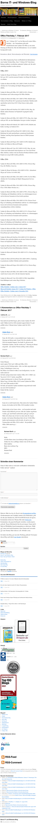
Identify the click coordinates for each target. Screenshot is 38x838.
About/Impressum (12, 17)
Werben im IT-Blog (26, 21)
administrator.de (5, 722)
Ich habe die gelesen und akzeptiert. (16, 503)
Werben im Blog (4, 614)
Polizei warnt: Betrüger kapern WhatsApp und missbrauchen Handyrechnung (16, 597)
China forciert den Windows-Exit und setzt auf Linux (17, 790)
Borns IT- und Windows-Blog (18, 2)
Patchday (34, 295)
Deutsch (4, 543)
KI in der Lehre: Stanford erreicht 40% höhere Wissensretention (14, 585)
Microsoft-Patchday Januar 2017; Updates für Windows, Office (18, 289)
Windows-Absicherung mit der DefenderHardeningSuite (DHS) (21, 793)
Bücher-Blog (3, 560)
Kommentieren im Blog (7, 21)
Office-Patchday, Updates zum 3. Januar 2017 (13, 287)
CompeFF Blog (5, 726)
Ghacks (3, 716)
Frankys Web (5, 730)
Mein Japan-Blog (4, 564)
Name (2, 492)
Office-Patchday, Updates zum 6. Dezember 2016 (14, 291)
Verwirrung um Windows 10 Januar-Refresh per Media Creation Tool (10, 31)
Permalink (29, 296)
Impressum (3, 611)
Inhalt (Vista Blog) (11, 24)
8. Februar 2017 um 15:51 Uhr (9, 334)
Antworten (3, 327)
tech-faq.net (4, 721)
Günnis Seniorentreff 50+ (6, 561)
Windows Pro (5, 714)
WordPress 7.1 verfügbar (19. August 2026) (18, 801)
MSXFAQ (4, 724)
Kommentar (4, 471)
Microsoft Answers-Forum (16, 771)
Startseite (3, 17)
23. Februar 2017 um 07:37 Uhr (9, 399)
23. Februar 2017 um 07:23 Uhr (8, 358)
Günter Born (22, 38)
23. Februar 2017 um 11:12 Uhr (11, 433)
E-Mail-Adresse (5, 497)
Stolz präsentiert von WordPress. (9, 822)
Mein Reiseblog (4, 563)
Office (15, 295)
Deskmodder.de (5, 727)
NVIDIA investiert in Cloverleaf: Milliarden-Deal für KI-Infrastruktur (15, 578)
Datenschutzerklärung (24, 17)
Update (19, 295)
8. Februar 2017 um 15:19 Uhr (8, 317)
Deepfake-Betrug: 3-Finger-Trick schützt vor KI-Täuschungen (13, 603)
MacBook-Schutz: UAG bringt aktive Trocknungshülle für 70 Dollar (14, 591)
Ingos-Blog (4, 719)
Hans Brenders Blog (6, 717)
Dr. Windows (5, 729)
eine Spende (17, 537)
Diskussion (17, 21)
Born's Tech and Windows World (7, 556)
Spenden (3, 24)
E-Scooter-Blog (4, 566)
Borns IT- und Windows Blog (7, 555)
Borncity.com (3, 553)
